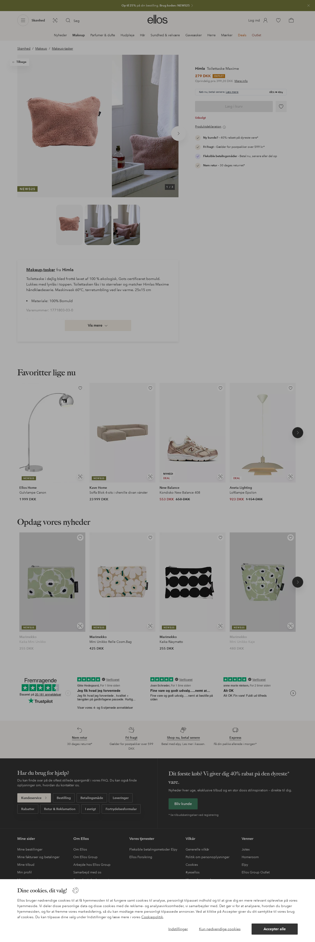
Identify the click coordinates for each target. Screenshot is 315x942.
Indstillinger (178, 929)
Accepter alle (275, 929)
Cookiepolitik (152, 917)
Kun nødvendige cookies (220, 929)
